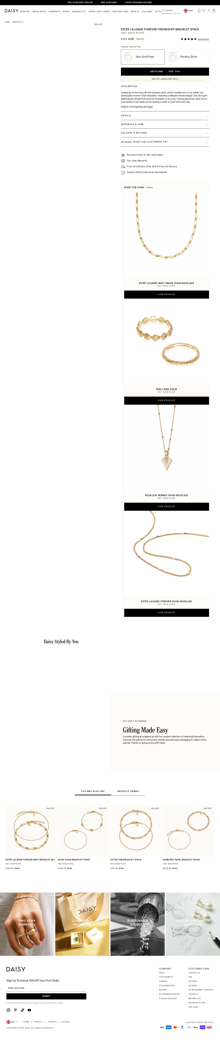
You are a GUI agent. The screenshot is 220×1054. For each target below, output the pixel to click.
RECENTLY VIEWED (128, 791)
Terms (26, 1022)
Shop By (25, 12)
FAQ (190, 977)
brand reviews (203, 39)
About (162, 973)
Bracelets (79, 12)
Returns (193, 986)
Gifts (158, 12)
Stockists (193, 994)
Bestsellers (120, 12)
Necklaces (39, 12)
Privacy (38, 1022)
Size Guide (193, 1007)
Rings (66, 12)
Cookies (52, 1022)
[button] (214, 10)
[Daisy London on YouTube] (29, 1010)
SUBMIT (46, 996)
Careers (163, 981)
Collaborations (167, 986)
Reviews (163, 990)
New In (135, 12)
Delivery (193, 981)
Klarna (66, 1022)
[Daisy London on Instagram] (8, 1010)
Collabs (147, 12)
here (150, 107)
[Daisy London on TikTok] (22, 1010)
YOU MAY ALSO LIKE (93, 791)
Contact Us (194, 973)
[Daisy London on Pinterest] (15, 1010)
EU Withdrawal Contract (201, 990)
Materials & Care (197, 1003)
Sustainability (166, 977)
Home (7, 22)
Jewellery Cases (99, 12)
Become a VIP (195, 999)
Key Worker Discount (169, 994)
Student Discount (168, 999)
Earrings (54, 12)
